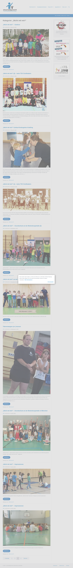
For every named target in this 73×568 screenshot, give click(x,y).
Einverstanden (51, 281)
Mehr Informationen (28, 279)
